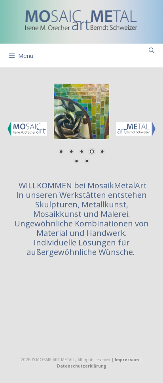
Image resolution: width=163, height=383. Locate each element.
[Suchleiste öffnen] (151, 50)
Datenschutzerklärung (81, 366)
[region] (81, 129)
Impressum (127, 359)
